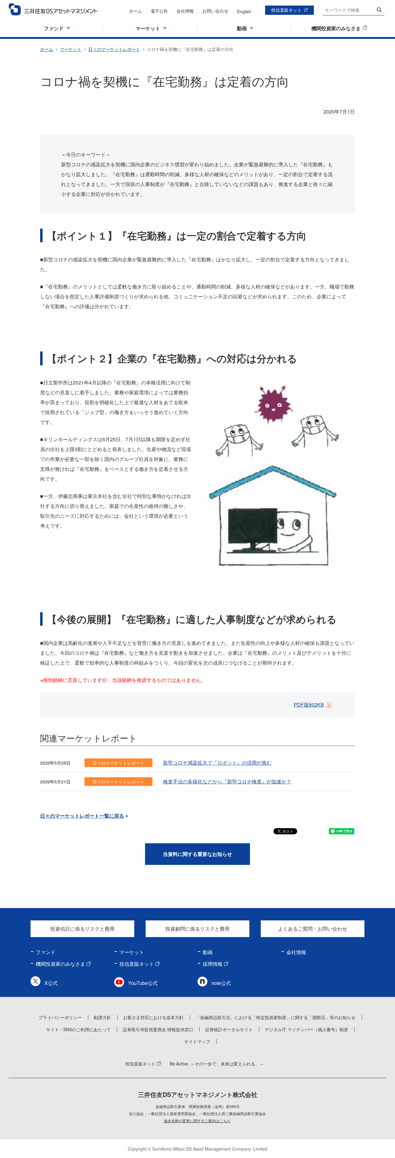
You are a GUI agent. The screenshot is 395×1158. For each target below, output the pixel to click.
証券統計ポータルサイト (229, 1029)
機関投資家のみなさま (60, 963)
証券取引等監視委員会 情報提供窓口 (158, 1029)
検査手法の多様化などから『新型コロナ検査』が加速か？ (227, 781)
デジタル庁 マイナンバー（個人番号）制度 (306, 1029)
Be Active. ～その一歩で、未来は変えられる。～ (217, 1063)
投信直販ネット (286, 10)
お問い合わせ (215, 11)
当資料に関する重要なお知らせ (197, 853)
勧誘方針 (102, 1017)
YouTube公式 (143, 982)
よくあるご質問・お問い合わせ (312, 928)
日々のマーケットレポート (114, 49)
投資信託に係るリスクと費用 (82, 928)
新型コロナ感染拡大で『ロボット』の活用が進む (217, 762)
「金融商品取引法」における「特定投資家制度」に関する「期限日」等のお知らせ (276, 1017)
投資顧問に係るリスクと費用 (197, 928)
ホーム (135, 11)
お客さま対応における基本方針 (153, 1017)
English (244, 11)
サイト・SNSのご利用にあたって (78, 1029)
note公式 (221, 982)
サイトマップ (197, 1041)
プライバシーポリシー (60, 1017)
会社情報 (185, 11)
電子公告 (159, 11)
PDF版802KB (309, 704)
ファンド (46, 952)
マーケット (70, 49)
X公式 (51, 982)
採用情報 (212, 963)
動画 (208, 952)
